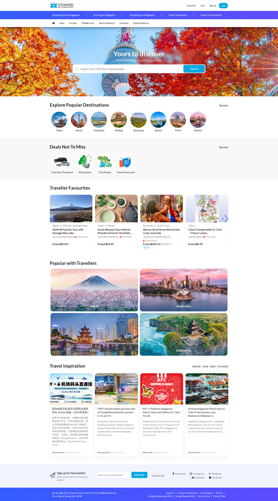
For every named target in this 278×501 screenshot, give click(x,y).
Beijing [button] (119, 130)
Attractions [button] (85, 172)
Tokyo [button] (59, 130)
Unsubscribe (158, 475)
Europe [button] (73, 23)
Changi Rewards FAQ (185, 496)
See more (223, 105)
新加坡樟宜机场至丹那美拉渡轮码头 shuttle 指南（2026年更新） (71, 410)
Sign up (139, 474)
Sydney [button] (198, 130)
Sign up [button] (212, 5)
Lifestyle (196, 366)
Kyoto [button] (79, 130)
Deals (213, 366)
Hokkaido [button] (99, 130)
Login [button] (223, 5)
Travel (205, 366)
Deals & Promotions (211, 15)
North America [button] (107, 23)
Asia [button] (62, 23)
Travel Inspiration (177, 15)
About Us (170, 493)
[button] (191, 5)
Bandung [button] (139, 130)
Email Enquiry (206, 493)
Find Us (219, 493)
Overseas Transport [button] (62, 172)
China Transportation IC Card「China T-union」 (205, 231)
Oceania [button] (124, 23)
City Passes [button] (104, 172)
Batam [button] (158, 130)
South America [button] (141, 23)
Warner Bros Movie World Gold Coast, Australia (161, 231)
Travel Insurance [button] (125, 172)
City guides (222, 366)
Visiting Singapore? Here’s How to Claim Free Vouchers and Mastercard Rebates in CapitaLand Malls (206, 412)
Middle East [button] (88, 23)
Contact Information (187, 493)
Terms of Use (204, 496)
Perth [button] (178, 130)
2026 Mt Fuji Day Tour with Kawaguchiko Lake (67, 231)
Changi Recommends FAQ (160, 496)
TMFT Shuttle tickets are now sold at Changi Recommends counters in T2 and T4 (116, 412)
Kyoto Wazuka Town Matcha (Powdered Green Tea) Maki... (115, 231)
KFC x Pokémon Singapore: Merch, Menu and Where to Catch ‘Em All (161, 412)
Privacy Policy (219, 496)
